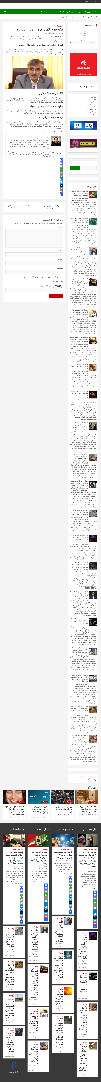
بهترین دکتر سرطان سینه (89, 776)
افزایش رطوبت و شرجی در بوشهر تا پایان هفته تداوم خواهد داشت (58, 999)
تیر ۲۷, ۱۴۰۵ (10, 1054)
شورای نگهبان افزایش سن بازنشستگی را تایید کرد (52, 206)
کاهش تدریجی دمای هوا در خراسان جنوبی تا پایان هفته (63, 855)
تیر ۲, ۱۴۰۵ (21, 817)
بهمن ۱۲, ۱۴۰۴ (58, 1046)
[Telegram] (34, 188)
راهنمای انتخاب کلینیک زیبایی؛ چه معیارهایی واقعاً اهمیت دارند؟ (80, 366)
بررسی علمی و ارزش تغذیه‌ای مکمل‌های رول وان (63, 809)
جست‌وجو (94, 164)
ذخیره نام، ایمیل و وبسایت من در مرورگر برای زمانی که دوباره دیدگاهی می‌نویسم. (35, 276)
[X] (34, 185)
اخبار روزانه (87, 12)
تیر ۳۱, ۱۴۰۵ (68, 860)
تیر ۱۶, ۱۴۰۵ (44, 817)
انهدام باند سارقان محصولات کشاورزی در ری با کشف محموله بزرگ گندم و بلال (79, 193)
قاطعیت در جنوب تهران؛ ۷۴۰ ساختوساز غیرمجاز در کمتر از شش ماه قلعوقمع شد (79, 593)
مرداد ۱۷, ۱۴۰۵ (33, 1065)
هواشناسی (70, 12)
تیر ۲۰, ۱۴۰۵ (59, 979)
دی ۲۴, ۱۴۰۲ (59, 33)
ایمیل (60, 259)
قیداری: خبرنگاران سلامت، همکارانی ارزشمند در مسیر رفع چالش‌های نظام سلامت (79, 483)
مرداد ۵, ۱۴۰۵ (83, 1034)
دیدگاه (60, 227)
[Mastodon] (34, 163)
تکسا (95, 780)
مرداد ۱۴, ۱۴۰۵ (82, 963)
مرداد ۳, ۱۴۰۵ (9, 1020)
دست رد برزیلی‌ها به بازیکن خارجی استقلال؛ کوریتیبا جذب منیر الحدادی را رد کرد (79, 650)
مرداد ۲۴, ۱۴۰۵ (92, 814)
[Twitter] (34, 182)
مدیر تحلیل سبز (49, 33)
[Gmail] (34, 191)
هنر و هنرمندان (51, 12)
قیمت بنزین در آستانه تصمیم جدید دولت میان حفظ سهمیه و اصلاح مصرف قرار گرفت (79, 339)
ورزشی (78, 12)
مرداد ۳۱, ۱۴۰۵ (43, 866)
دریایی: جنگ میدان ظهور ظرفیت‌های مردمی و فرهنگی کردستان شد (80, 456)
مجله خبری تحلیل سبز (50, 131)
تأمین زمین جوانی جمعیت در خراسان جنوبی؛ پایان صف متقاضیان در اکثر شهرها (9, 1041)
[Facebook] (34, 159)
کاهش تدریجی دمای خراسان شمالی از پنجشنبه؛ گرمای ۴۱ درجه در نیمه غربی (59, 931)
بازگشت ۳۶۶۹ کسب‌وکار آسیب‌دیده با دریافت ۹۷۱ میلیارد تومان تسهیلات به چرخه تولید (9, 1008)
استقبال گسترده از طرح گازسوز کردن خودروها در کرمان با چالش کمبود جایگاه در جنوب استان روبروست (34, 983)
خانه (95, 12)
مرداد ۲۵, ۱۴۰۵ (33, 999)
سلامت (41, 12)
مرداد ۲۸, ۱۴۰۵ (33, 956)
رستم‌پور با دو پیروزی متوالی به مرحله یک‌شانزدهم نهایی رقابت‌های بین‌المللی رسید (79, 220)
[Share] (34, 194)
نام (61, 250)
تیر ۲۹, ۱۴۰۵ (83, 1072)
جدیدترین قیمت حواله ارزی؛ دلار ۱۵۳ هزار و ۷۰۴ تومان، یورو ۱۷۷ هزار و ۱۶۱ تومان (79, 512)
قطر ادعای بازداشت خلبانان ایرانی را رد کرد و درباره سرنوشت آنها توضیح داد (79, 312)
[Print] (34, 175)
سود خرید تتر (92, 778)
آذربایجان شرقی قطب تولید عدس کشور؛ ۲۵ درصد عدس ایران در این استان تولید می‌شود (9, 974)
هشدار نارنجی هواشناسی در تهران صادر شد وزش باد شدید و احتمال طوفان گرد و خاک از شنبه (58, 1032)
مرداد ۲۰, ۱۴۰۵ (92, 869)
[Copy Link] (34, 172)
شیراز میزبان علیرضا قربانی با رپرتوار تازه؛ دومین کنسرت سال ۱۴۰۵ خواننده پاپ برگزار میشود (82, 948)
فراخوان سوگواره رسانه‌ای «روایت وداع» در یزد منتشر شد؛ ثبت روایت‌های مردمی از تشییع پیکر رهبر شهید (83, 1058)
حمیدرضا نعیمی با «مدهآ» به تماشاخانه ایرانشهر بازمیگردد (79, 621)
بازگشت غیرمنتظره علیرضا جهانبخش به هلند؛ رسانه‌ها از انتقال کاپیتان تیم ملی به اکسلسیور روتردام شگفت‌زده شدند (79, 395)
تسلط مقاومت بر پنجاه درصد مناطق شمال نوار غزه (19, 206)
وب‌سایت (60, 268)
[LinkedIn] (34, 178)
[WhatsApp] (34, 169)
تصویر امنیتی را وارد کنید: (45, 285)
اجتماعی (94, 97)
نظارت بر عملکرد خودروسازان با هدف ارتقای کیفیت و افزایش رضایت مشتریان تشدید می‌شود (34, 941)
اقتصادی (61, 12)
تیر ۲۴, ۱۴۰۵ (59, 943)
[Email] (34, 166)
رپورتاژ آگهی (93, 104)
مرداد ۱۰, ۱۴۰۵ (67, 814)
